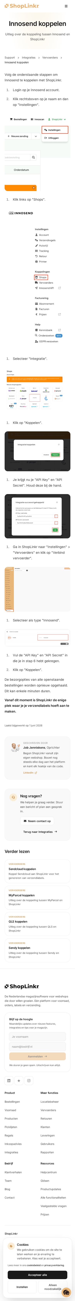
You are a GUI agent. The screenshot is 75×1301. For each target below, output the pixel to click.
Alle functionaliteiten (53, 1197)
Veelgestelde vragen (54, 1206)
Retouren (46, 1118)
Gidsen (45, 1180)
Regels (9, 1135)
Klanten (45, 1127)
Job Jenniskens (34, 747)
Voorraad (10, 1110)
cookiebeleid (34, 1265)
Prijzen (45, 1214)
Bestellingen (12, 1101)
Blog (7, 1189)
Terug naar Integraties (38, 831)
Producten (11, 1118)
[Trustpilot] (19, 1080)
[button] (66, 1292)
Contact (10, 1197)
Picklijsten (11, 1127)
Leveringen (48, 1135)
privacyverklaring (54, 1265)
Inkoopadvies (13, 1143)
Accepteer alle (37, 1274)
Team (8, 1180)
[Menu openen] (66, 6)
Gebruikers (47, 1143)
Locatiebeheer (50, 1101)
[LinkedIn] (9, 1080)
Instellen (22, 1287)
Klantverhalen (13, 1172)
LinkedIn (28, 772)
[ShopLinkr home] (22, 6)
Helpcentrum (49, 1172)
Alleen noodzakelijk (52, 1286)
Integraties (28, 57)
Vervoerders (50, 57)
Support (10, 57)
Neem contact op (39, 821)
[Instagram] (29, 1080)
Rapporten (47, 1152)
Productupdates (51, 1189)
